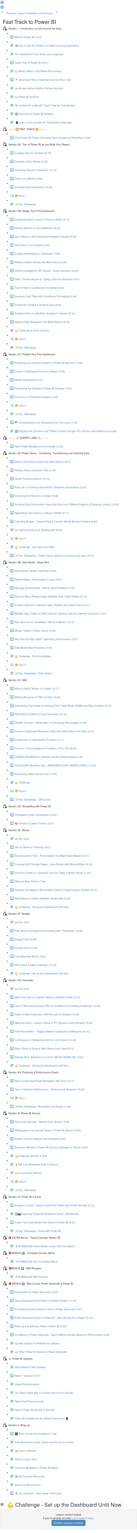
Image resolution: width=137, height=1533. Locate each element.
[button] (2, 3)
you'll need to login (82, 1518)
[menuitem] (2, 8)
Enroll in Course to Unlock (68, 1523)
